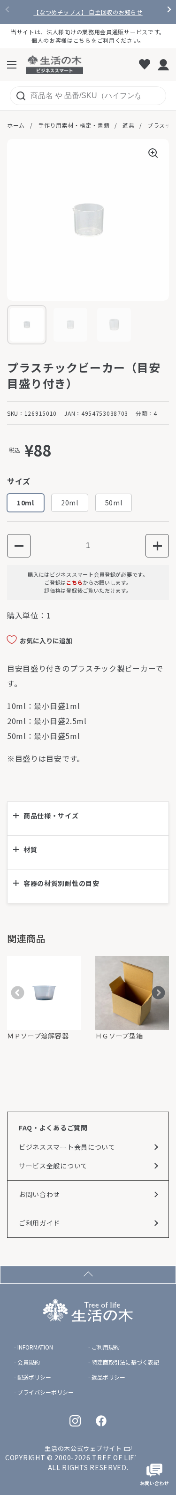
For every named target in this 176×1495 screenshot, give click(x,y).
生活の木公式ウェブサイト (83, 1448)
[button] (19, 545)
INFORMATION (35, 1347)
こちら (74, 582)
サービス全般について (53, 1165)
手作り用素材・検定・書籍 (73, 125)
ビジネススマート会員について (67, 1147)
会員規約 (28, 1362)
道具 (128, 125)
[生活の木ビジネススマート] (54, 64)
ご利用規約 (106, 1347)
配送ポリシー (34, 1377)
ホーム (16, 125)
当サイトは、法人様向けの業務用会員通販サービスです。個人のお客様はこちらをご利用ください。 (88, 36)
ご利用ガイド (39, 1223)
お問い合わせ (39, 1194)
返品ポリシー (108, 1377)
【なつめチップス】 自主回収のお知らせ (87, 12)
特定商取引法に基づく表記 (125, 1362)
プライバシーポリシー (45, 1392)
